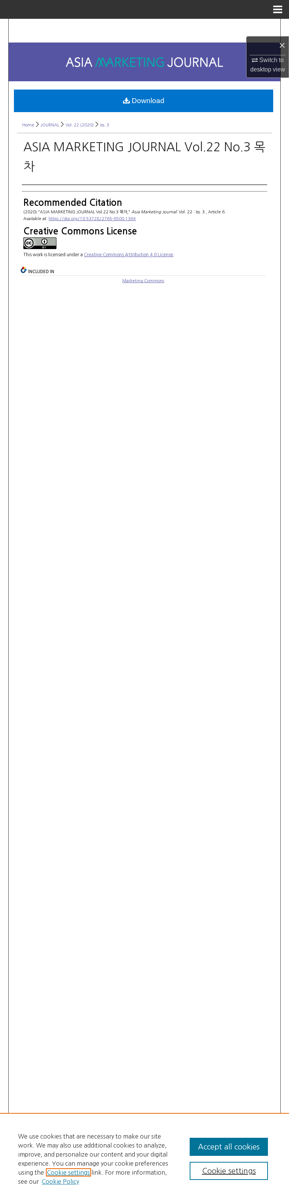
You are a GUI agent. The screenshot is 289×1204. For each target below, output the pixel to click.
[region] (144, 1158)
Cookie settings (68, 1172)
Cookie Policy (60, 1181)
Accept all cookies (229, 1147)
